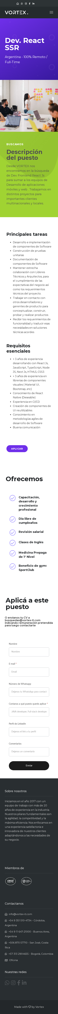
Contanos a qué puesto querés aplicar (28, 704)
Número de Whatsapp (20, 684)
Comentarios (15, 744)
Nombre (13, 644)
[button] (17, 448)
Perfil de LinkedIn (17, 724)
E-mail (13, 664)
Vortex (39, 1006)
